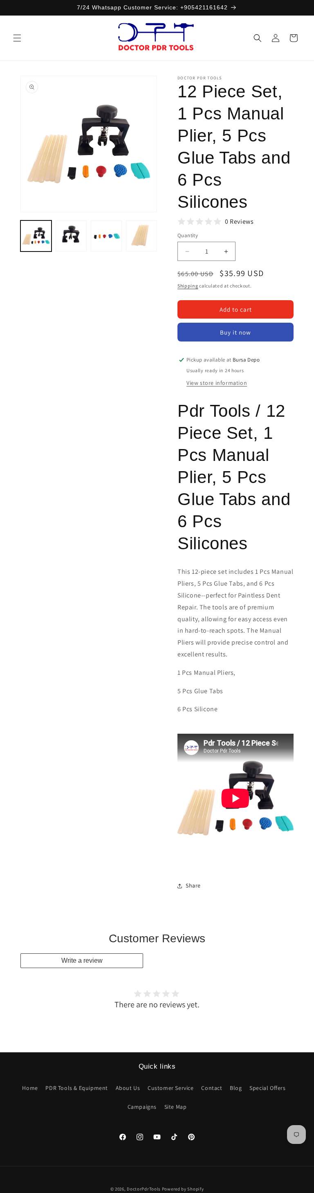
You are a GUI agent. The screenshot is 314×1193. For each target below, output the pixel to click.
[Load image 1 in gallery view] (36, 236)
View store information (216, 382)
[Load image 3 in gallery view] (106, 236)
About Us (128, 1088)
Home (30, 1088)
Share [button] (193, 885)
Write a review (82, 960)
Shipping (187, 286)
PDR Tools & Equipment (76, 1088)
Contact (211, 1088)
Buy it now (235, 332)
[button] (17, 38)
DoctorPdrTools (144, 1189)
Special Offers (267, 1088)
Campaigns (142, 1106)
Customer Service (171, 1088)
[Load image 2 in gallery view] (71, 236)
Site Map (175, 1106)
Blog (236, 1088)
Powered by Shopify (183, 1189)
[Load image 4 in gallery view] (141, 236)
